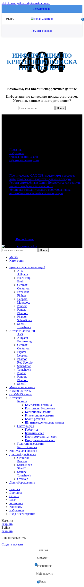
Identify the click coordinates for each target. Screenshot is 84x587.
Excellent (23, 292)
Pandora (22, 306)
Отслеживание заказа (23, 156)
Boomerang (24, 341)
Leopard (22, 299)
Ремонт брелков (42, 30)
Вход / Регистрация (22, 513)
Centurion (23, 288)
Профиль (15, 149)
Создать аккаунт (12, 544)
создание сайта (27, 246)
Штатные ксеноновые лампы (44, 422)
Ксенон (22, 401)
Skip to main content (37, 3)
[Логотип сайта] (42, 18)
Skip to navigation (13, 3)
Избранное (16, 153)
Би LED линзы (27, 447)
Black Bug (23, 277)
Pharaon (22, 316)
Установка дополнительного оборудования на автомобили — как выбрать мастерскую (40, 191)
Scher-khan (24, 366)
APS (20, 270)
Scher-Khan (24, 320)
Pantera (21, 309)
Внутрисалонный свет (40, 440)
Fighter (21, 295)
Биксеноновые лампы (39, 415)
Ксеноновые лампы (38, 412)
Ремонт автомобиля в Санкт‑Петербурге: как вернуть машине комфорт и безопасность (44, 184)
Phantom (22, 313)
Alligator (22, 274)
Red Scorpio (25, 362)
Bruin (20, 281)
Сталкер (22, 479)
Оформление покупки (24, 160)
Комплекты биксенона (40, 408)
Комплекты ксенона (38, 404)
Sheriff (21, 323)
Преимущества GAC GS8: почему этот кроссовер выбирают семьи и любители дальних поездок (42, 177)
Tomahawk (24, 327)
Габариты (31, 429)
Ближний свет (34, 433)
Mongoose (23, 302)
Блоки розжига (35, 419)
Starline (22, 472)
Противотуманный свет (41, 436)
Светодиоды (25, 426)
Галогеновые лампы (30, 443)
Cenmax (22, 285)
